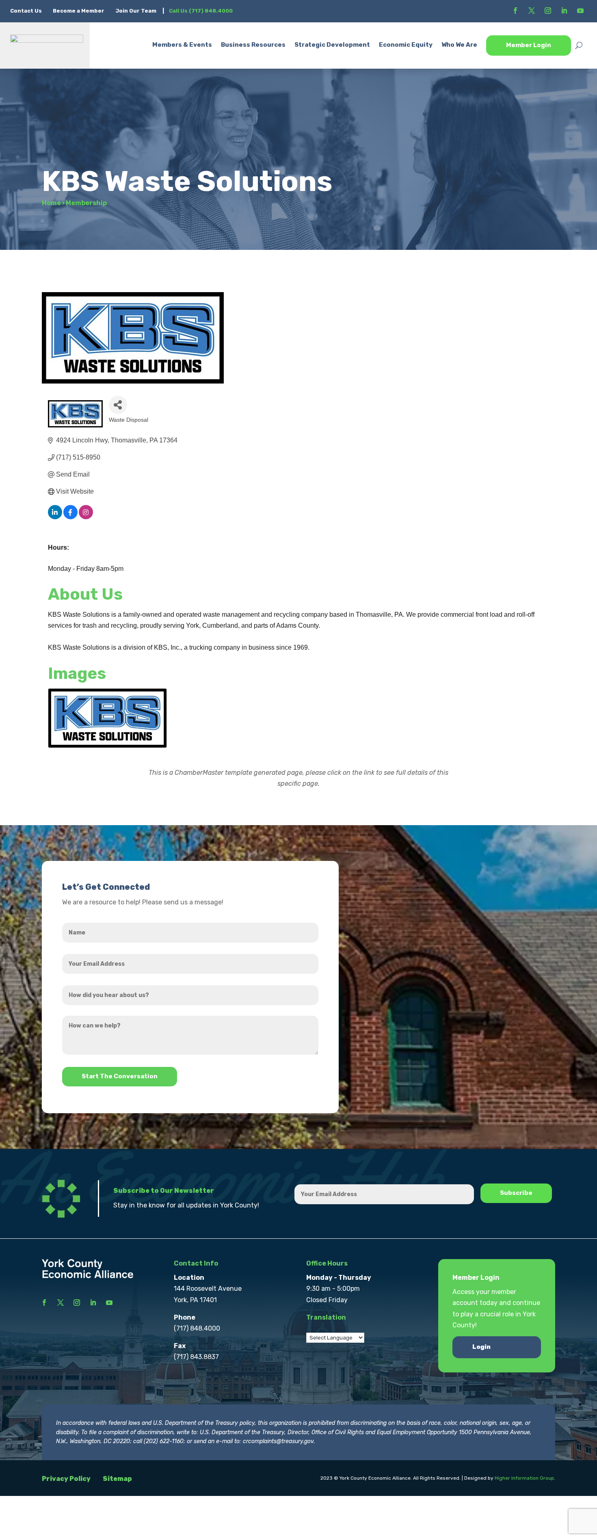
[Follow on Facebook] (515, 10)
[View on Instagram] (86, 517)
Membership (86, 203)
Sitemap (117, 1479)
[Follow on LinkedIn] (564, 10)
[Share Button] (118, 405)
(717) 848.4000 (197, 1328)
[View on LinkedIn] (55, 517)
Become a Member (78, 11)
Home (51, 203)
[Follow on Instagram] (547, 10)
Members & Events (182, 44)
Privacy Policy (66, 1479)
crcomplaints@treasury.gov (278, 1441)
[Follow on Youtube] (580, 10)
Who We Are (459, 44)
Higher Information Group (524, 1478)
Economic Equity (406, 44)
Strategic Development (332, 44)
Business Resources (253, 44)
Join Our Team (135, 11)
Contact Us (26, 11)
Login (481, 1346)
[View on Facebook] (70, 517)
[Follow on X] (531, 10)
